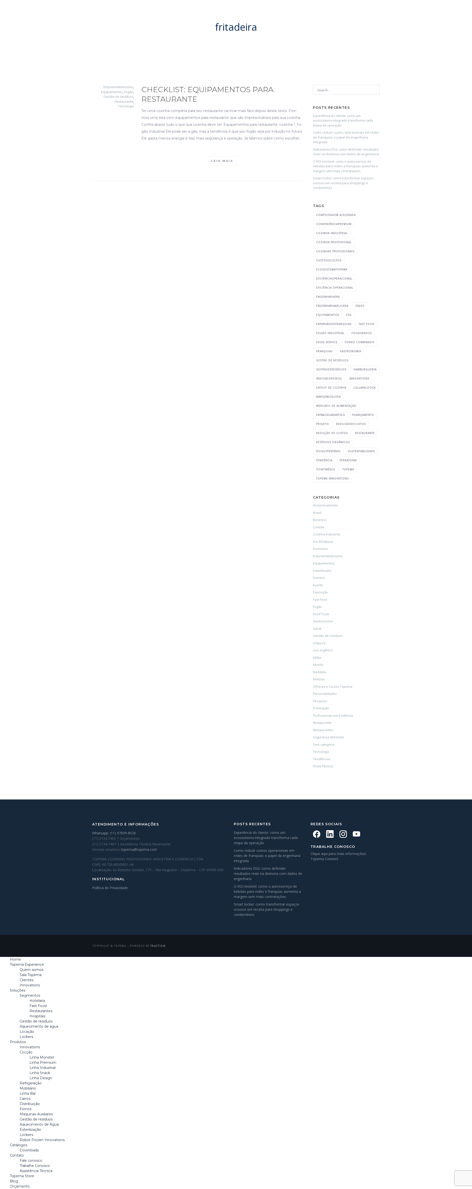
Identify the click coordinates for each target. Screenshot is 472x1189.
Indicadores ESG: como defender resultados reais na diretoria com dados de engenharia (346, 151)
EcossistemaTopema (331, 269)
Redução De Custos (332, 433)
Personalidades (325, 693)
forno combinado (359, 342)
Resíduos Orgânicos (333, 442)
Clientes (26, 980)
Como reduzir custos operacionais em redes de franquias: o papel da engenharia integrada (346, 137)
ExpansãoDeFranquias (334, 324)
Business (320, 520)
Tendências (321, 759)
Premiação (321, 708)
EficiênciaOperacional (334, 278)
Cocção (26, 1052)
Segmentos (30, 995)
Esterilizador (322, 570)
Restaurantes (323, 730)
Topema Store (316, 11)
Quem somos (31, 969)
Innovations (30, 985)
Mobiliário (28, 1088)
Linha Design (41, 1078)
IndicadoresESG (329, 378)
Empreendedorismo (118, 87)
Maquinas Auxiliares (36, 1114)
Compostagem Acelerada (336, 215)
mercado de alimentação (336, 405)
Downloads (29, 1150)
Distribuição (30, 1104)
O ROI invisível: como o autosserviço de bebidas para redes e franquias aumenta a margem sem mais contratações (345, 166)
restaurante (365, 433)
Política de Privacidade (110, 887)
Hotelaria (37, 1000)
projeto (322, 424)
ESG (349, 315)
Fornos (25, 1109)
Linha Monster (42, 1057)
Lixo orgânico (323, 650)
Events (318, 585)
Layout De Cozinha (331, 387)
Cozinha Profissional (334, 242)
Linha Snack (40, 1073)
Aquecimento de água (39, 1026)
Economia (320, 548)
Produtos (225, 11)
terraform (348, 460)
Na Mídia (319, 672)
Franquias (324, 351)
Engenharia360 (328, 296)
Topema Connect (324, 858)
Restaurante (124, 101)
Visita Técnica (323, 766)
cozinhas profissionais (335, 251)
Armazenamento (325, 505)
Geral (317, 628)
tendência (324, 460)
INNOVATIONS (359, 378)
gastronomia (350, 351)
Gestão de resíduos (118, 96)
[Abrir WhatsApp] (459, 1176)
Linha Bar (28, 1093)
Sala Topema (31, 975)
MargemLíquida (328, 396)
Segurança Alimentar (328, 737)
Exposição (320, 592)
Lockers (26, 1037)
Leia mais (222, 161)
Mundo (318, 664)
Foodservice (362, 333)
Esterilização (30, 1129)
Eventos (319, 577)
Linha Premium (43, 1062)
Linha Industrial (43, 1067)
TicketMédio (325, 469)
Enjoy (359, 306)
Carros (25, 1098)
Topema (348, 469)
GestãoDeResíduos (331, 369)
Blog (345, 11)
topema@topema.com (139, 849)
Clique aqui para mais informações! (338, 853)
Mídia (317, 657)
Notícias (319, 679)
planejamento (363, 415)
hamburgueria (365, 369)
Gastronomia (323, 621)
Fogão (128, 92)
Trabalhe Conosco (35, 1165)
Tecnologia (126, 106)
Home (123, 11)
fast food (367, 324)
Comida (318, 527)
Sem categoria (323, 744)
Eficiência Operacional (334, 287)
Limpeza (319, 643)
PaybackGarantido (330, 415)
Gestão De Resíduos (332, 360)
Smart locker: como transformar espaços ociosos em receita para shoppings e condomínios (343, 183)
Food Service (327, 342)
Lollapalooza (365, 387)
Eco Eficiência (323, 541)
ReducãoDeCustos (351, 424)
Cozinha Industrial (326, 534)
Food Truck (321, 614)
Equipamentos (112, 92)
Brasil (317, 512)
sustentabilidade (361, 451)
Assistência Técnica (36, 1171)
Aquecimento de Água (39, 1124)
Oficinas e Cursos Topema (332, 686)
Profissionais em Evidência (333, 715)
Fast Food (320, 599)
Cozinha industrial (332, 233)
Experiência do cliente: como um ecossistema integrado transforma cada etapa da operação (343, 120)
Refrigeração (31, 1083)
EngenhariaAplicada (332, 306)
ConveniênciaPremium (334, 224)
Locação (27, 1031)
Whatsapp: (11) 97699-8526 (114, 833)
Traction (157, 946)
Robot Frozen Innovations (42, 1140)
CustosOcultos (328, 260)
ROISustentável (328, 451)
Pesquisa (320, 701)
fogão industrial (330, 333)
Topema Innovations (332, 478)
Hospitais (37, 1016)
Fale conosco (31, 1160)
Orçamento (374, 11)
